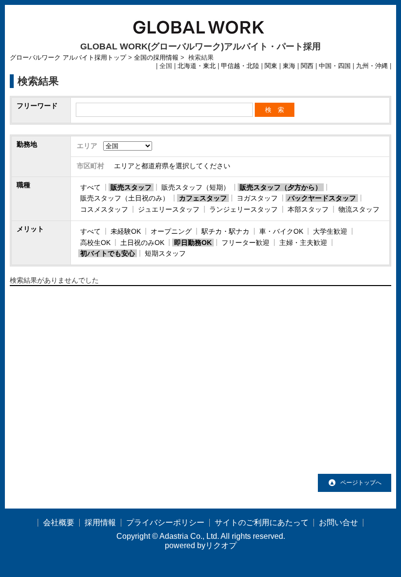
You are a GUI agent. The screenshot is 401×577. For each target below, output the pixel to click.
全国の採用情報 (156, 57)
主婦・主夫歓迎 (303, 242)
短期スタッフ (165, 253)
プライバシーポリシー (165, 522)
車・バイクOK (281, 231)
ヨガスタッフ (257, 198)
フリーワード (37, 106)
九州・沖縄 (372, 66)
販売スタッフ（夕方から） (281, 187)
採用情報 (100, 522)
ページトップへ (360, 482)
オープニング (171, 231)
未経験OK (126, 231)
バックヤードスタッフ (322, 198)
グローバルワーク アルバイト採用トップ (68, 57)
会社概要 (58, 522)
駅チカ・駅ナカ (225, 231)
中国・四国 (335, 66)
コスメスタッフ (104, 209)
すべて (90, 187)
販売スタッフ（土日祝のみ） (124, 198)
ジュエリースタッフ (169, 209)
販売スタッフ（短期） (195, 187)
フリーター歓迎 (245, 242)
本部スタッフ (308, 209)
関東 (271, 66)
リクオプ (221, 545)
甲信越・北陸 (240, 66)
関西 (307, 66)
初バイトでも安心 (107, 253)
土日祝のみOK (142, 242)
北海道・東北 (197, 66)
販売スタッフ (131, 187)
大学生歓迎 (330, 231)
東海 (289, 66)
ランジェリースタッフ (243, 209)
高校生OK (95, 242)
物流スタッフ (358, 209)
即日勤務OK (193, 242)
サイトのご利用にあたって (262, 522)
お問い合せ (338, 522)
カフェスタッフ (203, 198)
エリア (87, 146)
